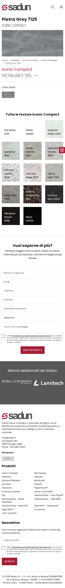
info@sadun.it (9, 437)
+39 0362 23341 (17, 447)
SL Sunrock (39, 509)
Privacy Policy (10, 582)
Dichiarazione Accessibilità (48, 582)
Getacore (7, 487)
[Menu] (61, 7)
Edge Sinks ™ (8, 509)
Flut (3, 495)
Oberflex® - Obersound (46, 505)
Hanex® (38, 484)
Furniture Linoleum (11, 491)
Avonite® (6, 484)
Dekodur (38, 476)
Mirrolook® (39, 480)
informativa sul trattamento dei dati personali (31, 335)
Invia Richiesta (32, 350)
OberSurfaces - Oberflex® (47, 499)
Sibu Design (40, 473)
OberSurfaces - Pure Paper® (48, 495)
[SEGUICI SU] (62, 150)
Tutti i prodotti (9, 513)
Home (5, 60)
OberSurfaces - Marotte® (15, 505)
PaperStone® (41, 487)
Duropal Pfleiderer (11, 480)
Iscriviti (9, 561)
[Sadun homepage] (16, 6)
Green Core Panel (43, 491)
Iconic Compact (30, 60)
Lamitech (6, 476)
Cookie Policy (26, 582)
